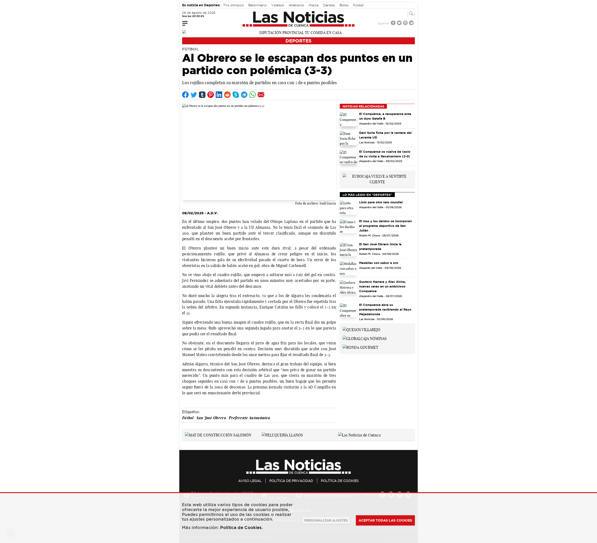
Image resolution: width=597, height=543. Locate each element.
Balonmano (257, 5)
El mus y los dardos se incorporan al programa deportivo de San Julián (385, 225)
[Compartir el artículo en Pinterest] (210, 94)
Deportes (298, 40)
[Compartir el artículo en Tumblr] (202, 94)
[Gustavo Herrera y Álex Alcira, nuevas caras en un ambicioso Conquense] (348, 287)
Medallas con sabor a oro (378, 262)
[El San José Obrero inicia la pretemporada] (348, 250)
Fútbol (358, 5)
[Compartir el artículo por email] (261, 94)
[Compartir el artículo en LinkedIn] (219, 94)
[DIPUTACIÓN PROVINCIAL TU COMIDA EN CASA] (298, 32)
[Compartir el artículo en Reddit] (227, 94)
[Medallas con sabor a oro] (348, 268)
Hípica (314, 5)
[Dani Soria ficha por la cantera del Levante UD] (348, 138)
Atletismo (296, 5)
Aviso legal (250, 480)
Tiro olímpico (233, 5)
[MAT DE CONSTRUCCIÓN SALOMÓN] (218, 434)
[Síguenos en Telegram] (412, 23)
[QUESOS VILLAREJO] (361, 329)
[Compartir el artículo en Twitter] (194, 94)
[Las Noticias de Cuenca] (298, 19)
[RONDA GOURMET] (360, 347)
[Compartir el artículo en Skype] (236, 94)
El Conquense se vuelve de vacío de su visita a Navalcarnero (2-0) (384, 154)
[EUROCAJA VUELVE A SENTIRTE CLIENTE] (377, 178)
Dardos (329, 5)
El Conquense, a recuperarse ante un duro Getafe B (385, 116)
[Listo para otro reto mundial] (348, 208)
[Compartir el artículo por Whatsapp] (252, 94)
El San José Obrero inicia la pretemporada (380, 246)
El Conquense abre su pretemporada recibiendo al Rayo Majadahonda (385, 309)
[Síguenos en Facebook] (394, 23)
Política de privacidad (291, 480)
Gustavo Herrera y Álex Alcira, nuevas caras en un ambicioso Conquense (382, 286)
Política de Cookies (340, 480)
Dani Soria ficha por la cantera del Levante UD (385, 135)
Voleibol (277, 5)
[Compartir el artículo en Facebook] (185, 94)
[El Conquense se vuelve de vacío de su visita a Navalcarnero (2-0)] (348, 157)
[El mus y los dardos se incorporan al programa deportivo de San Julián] (348, 227)
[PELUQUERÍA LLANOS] (282, 434)
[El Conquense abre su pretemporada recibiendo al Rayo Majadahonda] (348, 310)
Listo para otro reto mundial (381, 202)
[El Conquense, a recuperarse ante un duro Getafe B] (348, 119)
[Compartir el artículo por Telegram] (244, 94)
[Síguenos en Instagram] (406, 23)
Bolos (344, 5)
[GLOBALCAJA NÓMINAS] (365, 338)
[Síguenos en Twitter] (400, 23)
